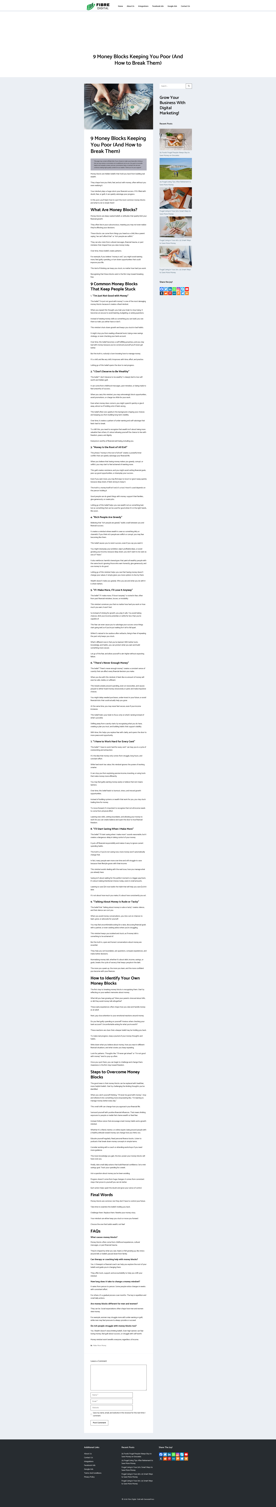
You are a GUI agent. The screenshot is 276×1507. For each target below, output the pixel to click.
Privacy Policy (89, 1477)
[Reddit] (166, 293)
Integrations (143, 6)
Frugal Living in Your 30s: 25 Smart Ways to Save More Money (175, 271)
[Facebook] (162, 289)
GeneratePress (149, 1499)
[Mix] (178, 293)
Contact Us (185, 6)
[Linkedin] (170, 289)
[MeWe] (174, 293)
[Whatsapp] (174, 289)
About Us (130, 6)
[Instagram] (178, 289)
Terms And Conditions (92, 1473)
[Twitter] (166, 289)
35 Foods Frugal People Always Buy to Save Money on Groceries (175, 154)
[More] (187, 293)
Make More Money (99, 1345)
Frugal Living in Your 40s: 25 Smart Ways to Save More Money (175, 242)
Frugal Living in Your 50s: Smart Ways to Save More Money (175, 212)
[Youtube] (187, 289)
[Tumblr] (162, 293)
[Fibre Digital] (97, 6)
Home (120, 6)
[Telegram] (183, 293)
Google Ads (172, 6)
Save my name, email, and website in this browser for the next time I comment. (119, 1414)
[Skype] (183, 289)
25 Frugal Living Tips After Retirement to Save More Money (175, 183)
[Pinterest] (170, 293)
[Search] (189, 86)
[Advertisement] (138, 27)
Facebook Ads (158, 6)
